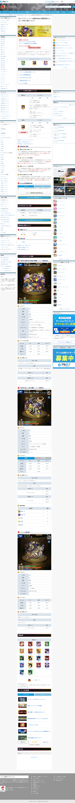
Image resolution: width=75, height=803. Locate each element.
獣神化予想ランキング (5, 109)
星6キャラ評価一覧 (4, 178)
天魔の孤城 (3, 43)
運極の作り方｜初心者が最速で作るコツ (8, 215)
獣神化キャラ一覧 (4, 28)
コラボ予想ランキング (5, 118)
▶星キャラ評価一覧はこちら (24, 141)
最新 (70, 104)
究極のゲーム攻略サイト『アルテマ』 (40, 776)
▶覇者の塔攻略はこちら (23, 247)
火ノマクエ (3, 73)
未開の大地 (3, 54)
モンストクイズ (3, 206)
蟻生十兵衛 (22, 660)
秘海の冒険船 (3, 56)
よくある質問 (3, 232)
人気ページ (43, 694)
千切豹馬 (38, 667)
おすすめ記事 (26, 694)
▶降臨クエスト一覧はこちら (24, 245)
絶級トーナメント (4, 47)
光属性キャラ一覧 (4, 189)
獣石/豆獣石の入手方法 (5, 217)
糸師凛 (2, 142)
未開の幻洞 (3, 39)
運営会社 (35, 791)
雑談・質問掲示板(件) (5, 257)
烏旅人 (38, 660)
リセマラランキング (4, 96)
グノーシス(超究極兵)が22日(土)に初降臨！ (28, 43)
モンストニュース (22, 12)
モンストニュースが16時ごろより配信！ (28, 41)
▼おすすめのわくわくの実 (25, 77)
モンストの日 (3, 33)
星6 (30, 308)
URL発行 (35, 742)
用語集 (2, 228)
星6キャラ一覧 (47, 12)
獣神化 (43, 186)
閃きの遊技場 (3, 69)
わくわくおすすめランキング (6, 116)
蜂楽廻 (30, 667)
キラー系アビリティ (4, 193)
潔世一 (2, 139)
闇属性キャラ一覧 (4, 191)
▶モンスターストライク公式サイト (24, 687)
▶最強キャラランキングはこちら (25, 139)
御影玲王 (22, 667)
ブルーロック (13, 12)
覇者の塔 (2, 49)
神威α (23, 65)
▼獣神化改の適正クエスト (25, 80)
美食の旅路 (3, 62)
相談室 (2, 230)
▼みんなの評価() (25, 74)
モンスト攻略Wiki (11, 7)
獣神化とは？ (3, 223)
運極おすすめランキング (5, 111)
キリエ (22, 646)
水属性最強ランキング (5, 101)
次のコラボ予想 (55, 12)
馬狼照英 (47, 660)
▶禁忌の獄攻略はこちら (23, 249)
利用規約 (35, 784)
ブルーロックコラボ (4, 247)
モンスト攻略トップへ (36, 680)
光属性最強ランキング (5, 105)
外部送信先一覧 (59, 780)
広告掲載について (36, 786)
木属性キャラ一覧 (4, 187)
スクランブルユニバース (5, 84)
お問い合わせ (35, 787)
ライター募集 (35, 793)
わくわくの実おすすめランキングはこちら (35, 220)
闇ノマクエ (3, 82)
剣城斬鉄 (30, 660)
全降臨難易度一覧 (4, 88)
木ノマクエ (3, 77)
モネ (22, 653)
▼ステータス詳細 (23, 83)
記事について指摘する (35, 744)
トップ (4, 12)
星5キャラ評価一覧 (4, 180)
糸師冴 (30, 646)
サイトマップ (35, 789)
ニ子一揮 (47, 653)
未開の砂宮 (3, 52)
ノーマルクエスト (4, 71)
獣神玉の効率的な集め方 (5, 219)
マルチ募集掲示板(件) (5, 259)
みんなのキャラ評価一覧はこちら (35, 197)
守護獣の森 (3, 58)
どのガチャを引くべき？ (5, 240)
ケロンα (45, 65)
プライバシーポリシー (60, 778)
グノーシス (47, 646)
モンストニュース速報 (5, 20)
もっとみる (64, 118)
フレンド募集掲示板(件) (5, 268)
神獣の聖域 (3, 60)
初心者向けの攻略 (4, 210)
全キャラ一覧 (3, 176)
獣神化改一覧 (3, 26)
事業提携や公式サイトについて (39, 782)
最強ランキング (30, 12)
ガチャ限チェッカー (4, 202)
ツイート (24, 742)
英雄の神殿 (3, 67)
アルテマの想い (36, 778)
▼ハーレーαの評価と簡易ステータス (27, 72)
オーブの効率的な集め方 (5, 221)
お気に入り (46, 742)
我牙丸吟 (38, 646)
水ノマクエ (3, 75)
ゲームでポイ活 (49, 1)
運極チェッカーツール (5, 204)
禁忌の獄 (2, 45)
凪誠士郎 (47, 667)
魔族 (30, 314)
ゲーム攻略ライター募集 (60, 776)
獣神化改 (25, 186)
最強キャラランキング (5, 94)
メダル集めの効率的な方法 (5, 225)
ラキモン (64, 12)
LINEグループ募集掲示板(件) (6, 266)
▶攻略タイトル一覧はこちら (65, 259)
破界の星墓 (3, 41)
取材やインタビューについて (38, 780)
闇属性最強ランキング (5, 107)
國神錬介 (30, 653)
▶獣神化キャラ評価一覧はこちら (25, 143)
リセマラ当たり (38, 12)
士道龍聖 (38, 653)
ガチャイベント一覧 (4, 238)
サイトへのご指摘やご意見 (5, 270)
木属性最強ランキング (5, 103)
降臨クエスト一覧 (4, 86)
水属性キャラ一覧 (4, 185)
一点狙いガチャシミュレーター (6, 242)
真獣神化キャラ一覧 (4, 24)
